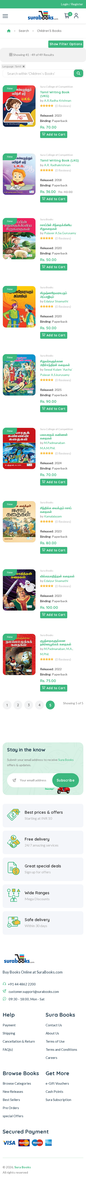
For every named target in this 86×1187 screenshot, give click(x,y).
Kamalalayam (53, 516)
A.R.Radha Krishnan (57, 100)
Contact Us (54, 1025)
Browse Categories (17, 1083)
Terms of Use (55, 1041)
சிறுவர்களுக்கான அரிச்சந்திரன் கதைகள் (55, 363)
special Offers (13, 1116)
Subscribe (66, 780)
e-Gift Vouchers (57, 1083)
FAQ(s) (8, 1049)
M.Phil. (44, 654)
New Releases (13, 1091)
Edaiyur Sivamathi (56, 301)
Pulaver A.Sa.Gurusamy (60, 233)
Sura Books (46, 219)
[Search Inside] (78, 73)
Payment (9, 1025)
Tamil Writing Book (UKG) (54, 94)
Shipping (9, 1033)
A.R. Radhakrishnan (57, 165)
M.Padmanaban (54, 649)
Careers (51, 1058)
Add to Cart (56, 134)
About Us (52, 1033)
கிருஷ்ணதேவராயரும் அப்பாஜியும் (53, 295)
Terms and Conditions (61, 1049)
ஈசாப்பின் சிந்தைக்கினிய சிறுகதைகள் (56, 227)
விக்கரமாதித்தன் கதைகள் (57, 576)
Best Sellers (11, 1100)
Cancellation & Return (19, 1041)
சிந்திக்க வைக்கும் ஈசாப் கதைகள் (56, 510)
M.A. (69, 649)
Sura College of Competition (56, 86)
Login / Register (72, 4)
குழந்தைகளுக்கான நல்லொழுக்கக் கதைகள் (55, 642)
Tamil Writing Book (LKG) (59, 160)
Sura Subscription (58, 1100)
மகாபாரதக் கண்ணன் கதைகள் (54, 436)
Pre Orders (11, 1108)
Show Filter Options (66, 44)
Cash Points (54, 1091)
